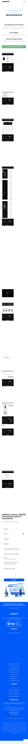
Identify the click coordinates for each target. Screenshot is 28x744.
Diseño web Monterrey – (13, 723)
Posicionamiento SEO (14, 670)
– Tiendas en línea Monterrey (19, 727)
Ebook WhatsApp (14, 692)
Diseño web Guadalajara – (20, 722)
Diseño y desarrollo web (14, 633)
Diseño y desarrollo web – (6, 722)
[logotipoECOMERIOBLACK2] (6, 1)
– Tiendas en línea (12, 727)
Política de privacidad (20, 718)
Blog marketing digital (14, 690)
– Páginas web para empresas (12, 728)
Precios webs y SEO (14, 672)
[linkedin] (17, 714)
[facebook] (10, 714)
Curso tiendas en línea (13, 680)
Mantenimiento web (14, 678)
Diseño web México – (13, 722)
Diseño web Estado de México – (21, 723)
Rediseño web (14, 674)
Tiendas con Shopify (14, 666)
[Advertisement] (14, 648)
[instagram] (12, 714)
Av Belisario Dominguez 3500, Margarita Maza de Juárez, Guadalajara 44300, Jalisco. (14, 703)
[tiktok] (15, 714)
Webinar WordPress (14, 694)
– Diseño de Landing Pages (21, 729)
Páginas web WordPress (14, 664)
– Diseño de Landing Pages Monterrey (18, 730)
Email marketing (14, 676)
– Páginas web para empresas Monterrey (11, 729)
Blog (14, 688)
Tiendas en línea (14, 668)
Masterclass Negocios (14, 696)
